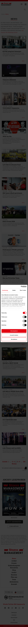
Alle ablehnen (14, 339)
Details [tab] (14, 290)
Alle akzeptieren (14, 330)
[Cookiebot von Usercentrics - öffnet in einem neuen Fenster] (21, 287)
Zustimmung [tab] (5, 290)
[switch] (25, 317)
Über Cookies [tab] (23, 290)
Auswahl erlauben (14, 335)
